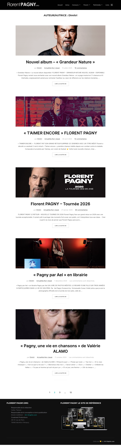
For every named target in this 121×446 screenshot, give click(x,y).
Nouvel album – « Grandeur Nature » (60, 62)
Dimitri (39, 68)
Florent (85, 5)
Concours (75, 5)
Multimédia (97, 5)
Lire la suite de (62, 83)
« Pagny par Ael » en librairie (60, 274)
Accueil (60, 5)
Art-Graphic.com (31, 415)
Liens (107, 5)
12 (71, 392)
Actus (67, 5)
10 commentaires (80, 139)
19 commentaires (81, 68)
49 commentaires (81, 210)
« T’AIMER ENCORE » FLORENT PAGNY (60, 133)
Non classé (56, 68)
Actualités (47, 68)
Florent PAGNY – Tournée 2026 (60, 203)
